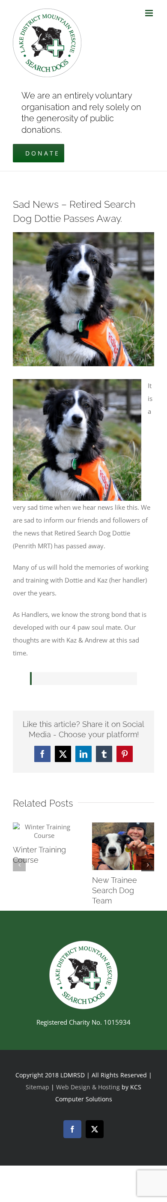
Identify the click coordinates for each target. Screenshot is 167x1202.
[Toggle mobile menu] (149, 13)
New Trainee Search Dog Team (114, 890)
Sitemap (37, 1087)
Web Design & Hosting (89, 1087)
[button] (19, 864)
